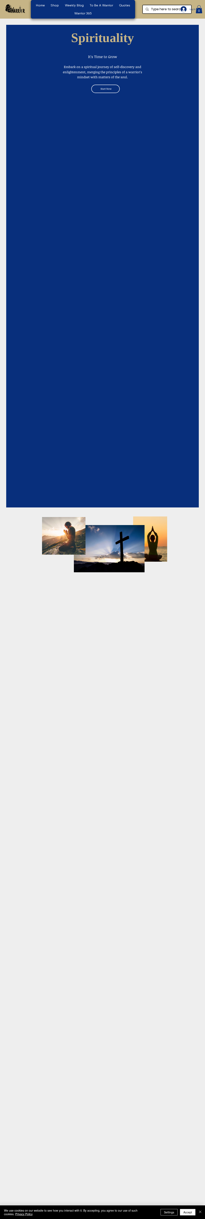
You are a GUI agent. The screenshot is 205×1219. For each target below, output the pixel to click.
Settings (169, 1212)
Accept (187, 1212)
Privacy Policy (24, 1214)
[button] (101, 5)
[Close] (200, 1212)
